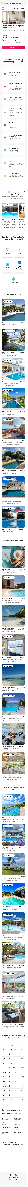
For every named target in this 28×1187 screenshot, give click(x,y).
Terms (16, 1179)
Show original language (15, 3)
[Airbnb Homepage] (3, 8)
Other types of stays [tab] (20, 1113)
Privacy (11, 1179)
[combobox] (13, 37)
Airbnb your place (19, 8)
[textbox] (7, 43)
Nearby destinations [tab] (7, 1113)
